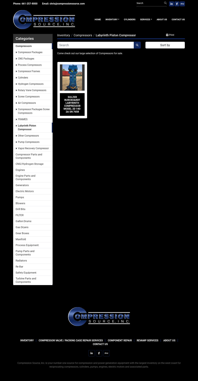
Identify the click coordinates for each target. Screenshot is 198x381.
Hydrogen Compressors (30, 83)
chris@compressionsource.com (67, 3)
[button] (112, 19)
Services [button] (145, 19)
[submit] (165, 3)
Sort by (165, 45)
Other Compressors (28, 135)
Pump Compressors (28, 142)
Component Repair (120, 340)
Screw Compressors (29, 96)
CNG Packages (26, 58)
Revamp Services (147, 340)
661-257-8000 (29, 3)
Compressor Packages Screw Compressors (34, 111)
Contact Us (178, 19)
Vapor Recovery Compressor (33, 148)
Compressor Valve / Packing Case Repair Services (71, 340)
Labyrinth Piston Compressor (27, 127)
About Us (162, 19)
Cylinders (130, 19)
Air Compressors (27, 102)
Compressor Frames (29, 71)
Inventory (111, 19)
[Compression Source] (99, 316)
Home (98, 19)
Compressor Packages (30, 52)
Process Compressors (30, 64)
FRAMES (23, 119)
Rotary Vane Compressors (32, 90)
